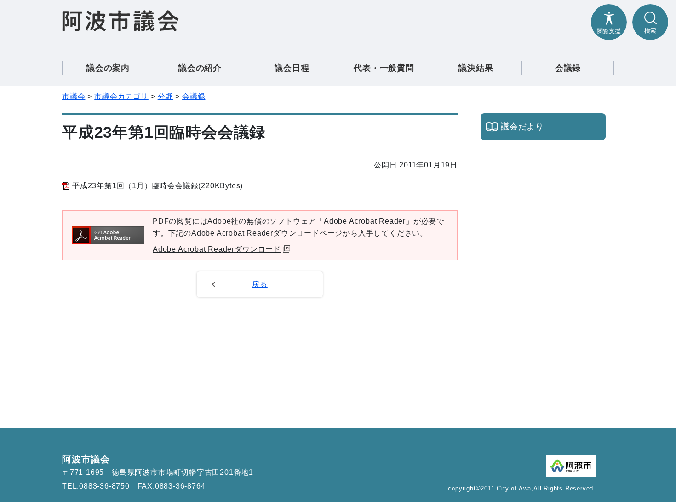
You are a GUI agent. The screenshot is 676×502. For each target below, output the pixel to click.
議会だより (522, 126)
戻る (260, 284)
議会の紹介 (200, 68)
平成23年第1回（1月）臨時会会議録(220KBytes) (157, 186)
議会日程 (292, 68)
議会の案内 (108, 68)
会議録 (568, 68)
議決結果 (475, 68)
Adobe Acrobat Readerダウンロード (217, 249)
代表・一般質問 (384, 68)
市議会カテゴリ (121, 96)
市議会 (73, 96)
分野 (165, 96)
